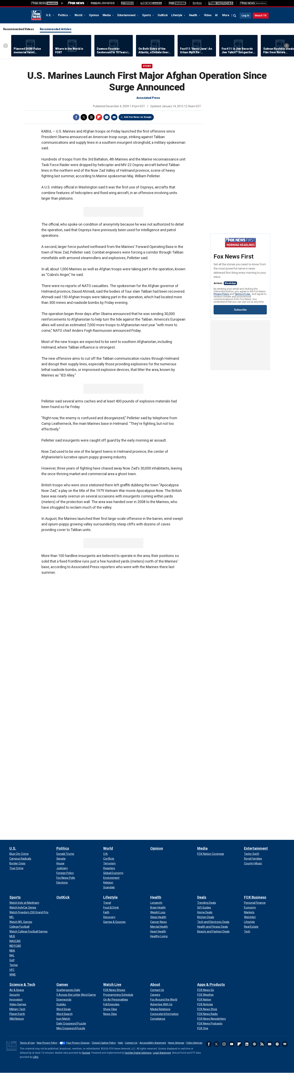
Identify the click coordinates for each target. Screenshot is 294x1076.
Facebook (76, 117)
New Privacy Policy (47, 1042)
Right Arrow (286, 45)
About (155, 984)
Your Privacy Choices (78, 1042)
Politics (63, 15)
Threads (91, 117)
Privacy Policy (222, 293)
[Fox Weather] (177, 3)
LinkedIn (247, 1044)
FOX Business (255, 897)
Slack (254, 1044)
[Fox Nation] (127, 3)
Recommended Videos (18, 29)
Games (62, 984)
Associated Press (148, 97)
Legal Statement (162, 1052)
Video (208, 15)
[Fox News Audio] (151, 3)
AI (216, 15)
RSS (262, 1044)
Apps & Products (211, 984)
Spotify (277, 1044)
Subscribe (240, 309)
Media (107, 15)
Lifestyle (177, 15)
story (147, 66)
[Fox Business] (103, 3)
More (225, 15)
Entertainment (126, 15)
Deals (201, 897)
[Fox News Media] (76, 3)
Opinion (94, 15)
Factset (86, 1052)
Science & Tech (22, 984)
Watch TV (261, 15)
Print (106, 117)
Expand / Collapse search (235, 16)
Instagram (224, 1044)
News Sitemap (176, 1042)
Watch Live (112, 984)
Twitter (84, 117)
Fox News (36, 15)
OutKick (163, 15)
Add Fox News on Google (137, 117)
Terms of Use (243, 293)
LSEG (35, 1057)
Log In (245, 15)
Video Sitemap (194, 1042)
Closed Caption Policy (104, 1042)
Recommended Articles (55, 29)
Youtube (232, 1044)
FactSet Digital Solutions (138, 1052)
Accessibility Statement (153, 1042)
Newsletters (270, 1044)
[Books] (253, 3)
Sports (146, 15)
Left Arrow (5, 45)
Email (114, 117)
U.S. (49, 15)
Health (193, 15)
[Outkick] (197, 3)
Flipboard (99, 117)
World (79, 15)
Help (120, 1042)
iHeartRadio (285, 1044)
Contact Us (131, 1042)
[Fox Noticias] (220, 3)
